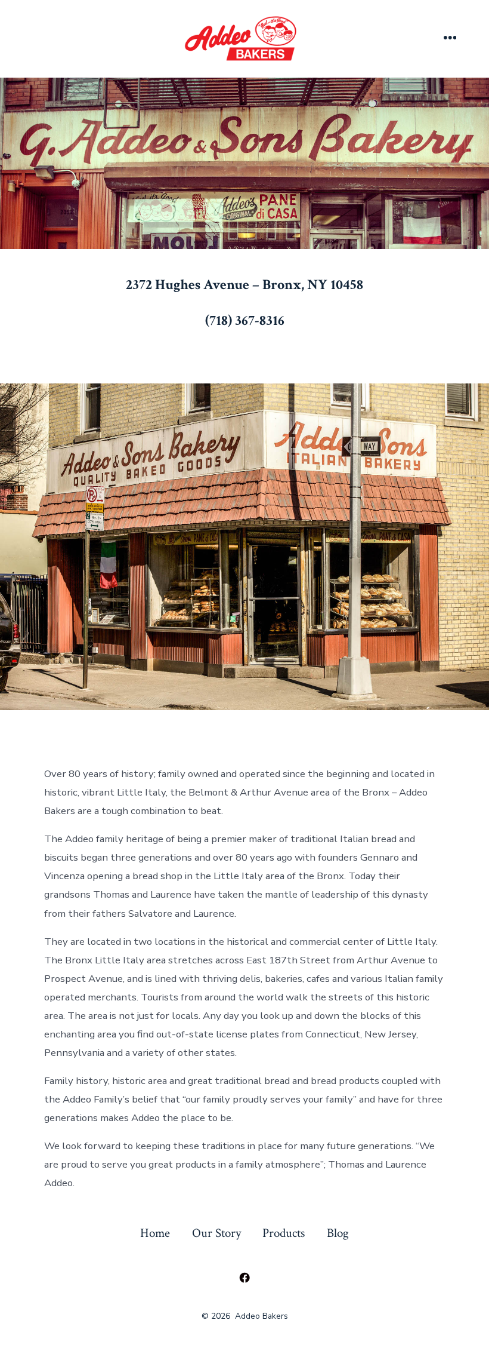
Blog (338, 1233)
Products (283, 1233)
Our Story (216, 1233)
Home (155, 1233)
